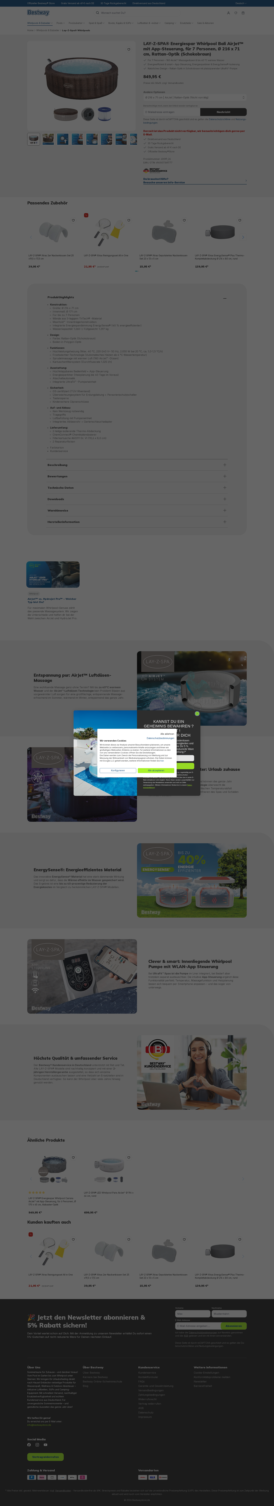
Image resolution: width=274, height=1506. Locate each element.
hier (162, 761)
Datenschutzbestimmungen (160, 738)
